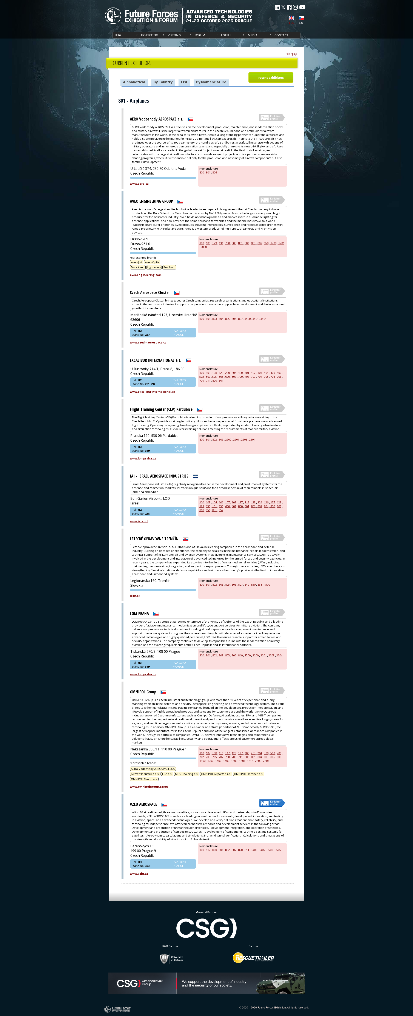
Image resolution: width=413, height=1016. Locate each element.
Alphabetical (134, 82)
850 (266, 243)
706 (272, 377)
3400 (254, 850)
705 (266, 377)
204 (234, 373)
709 (201, 380)
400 (240, 373)
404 (259, 373)
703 (253, 377)
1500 (267, 584)
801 (208, 172)
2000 (204, 247)
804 (221, 319)
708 (279, 377)
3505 (278, 850)
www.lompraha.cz (143, 458)
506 (221, 377)
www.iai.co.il (139, 521)
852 (221, 510)
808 (201, 510)
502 (201, 377)
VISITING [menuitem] (174, 35)
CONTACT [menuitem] (281, 35)
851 (214, 510)
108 (208, 243)
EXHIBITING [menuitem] (149, 35)
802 (247, 243)
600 (227, 377)
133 (221, 506)
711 (208, 380)
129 (214, 243)
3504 (263, 319)
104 (214, 502)
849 (247, 584)
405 (266, 373)
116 (221, 753)
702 (247, 377)
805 (227, 319)
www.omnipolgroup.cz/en (149, 787)
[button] (270, 77)
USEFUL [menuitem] (226, 35)
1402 (226, 761)
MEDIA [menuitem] (252, 35)
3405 (262, 850)
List (184, 82)
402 (253, 373)
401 (247, 373)
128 (214, 373)
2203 (244, 439)
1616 (250, 761)
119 (247, 502)
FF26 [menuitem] (117, 35)
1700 (273, 243)
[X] (283, 7)
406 (272, 373)
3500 (248, 319)
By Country (163, 82)
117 (240, 502)
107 (227, 502)
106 (221, 502)
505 (214, 377)
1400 (218, 761)
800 (201, 172)
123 (253, 502)
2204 (252, 439)
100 (201, 243)
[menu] (206, 35)
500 (279, 373)
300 (266, 753)
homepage (291, 53)
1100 (202, 761)
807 (259, 243)
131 (221, 243)
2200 (228, 439)
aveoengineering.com (146, 275)
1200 (210, 761)
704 (259, 377)
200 (227, 373)
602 (234, 377)
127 (272, 502)
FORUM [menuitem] (199, 35)
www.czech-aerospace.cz (148, 342)
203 (253, 753)
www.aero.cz (139, 184)
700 (227, 243)
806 (214, 172)
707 (221, 757)
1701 (281, 243)
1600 (234, 761)
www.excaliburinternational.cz (152, 392)
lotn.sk (135, 596)
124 (259, 502)
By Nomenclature (211, 82)
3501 (256, 319)
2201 (236, 439)
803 (253, 243)
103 (208, 373)
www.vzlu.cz (139, 873)
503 (208, 377)
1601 (242, 761)
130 (208, 506)
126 (266, 502)
